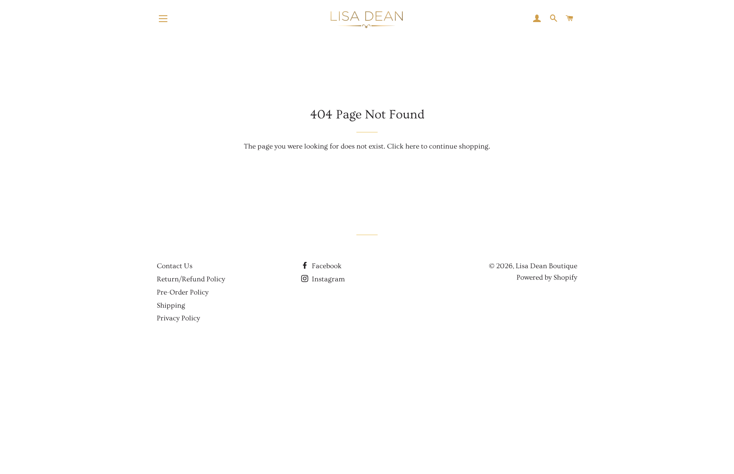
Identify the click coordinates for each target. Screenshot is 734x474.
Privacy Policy (178, 318)
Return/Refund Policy (191, 279)
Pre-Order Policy (183, 292)
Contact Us (174, 266)
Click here (403, 146)
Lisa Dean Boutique (546, 266)
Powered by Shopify (547, 277)
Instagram (327, 279)
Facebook (326, 266)
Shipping (171, 305)
